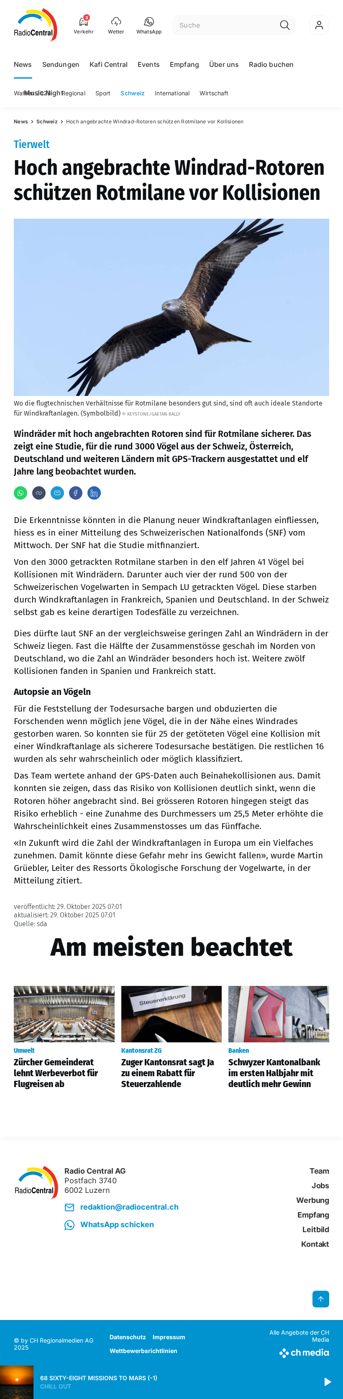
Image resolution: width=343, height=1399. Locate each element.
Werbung (312, 1200)
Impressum (169, 1336)
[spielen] (327, 1382)
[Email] (57, 493)
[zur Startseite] (35, 25)
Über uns (224, 64)
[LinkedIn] (94, 493)
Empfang (184, 64)
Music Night (43, 93)
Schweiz (132, 93)
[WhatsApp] (20, 493)
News (23, 64)
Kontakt (315, 1244)
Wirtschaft (214, 93)
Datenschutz (128, 1336)
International (172, 93)
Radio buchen (271, 64)
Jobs (320, 1185)
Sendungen (60, 64)
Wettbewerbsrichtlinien (143, 1350)
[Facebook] (75, 493)
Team (319, 1171)
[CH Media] (292, 1351)
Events (149, 64)
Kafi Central (109, 64)
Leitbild (315, 1229)
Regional (73, 93)
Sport (103, 93)
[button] (149, 25)
